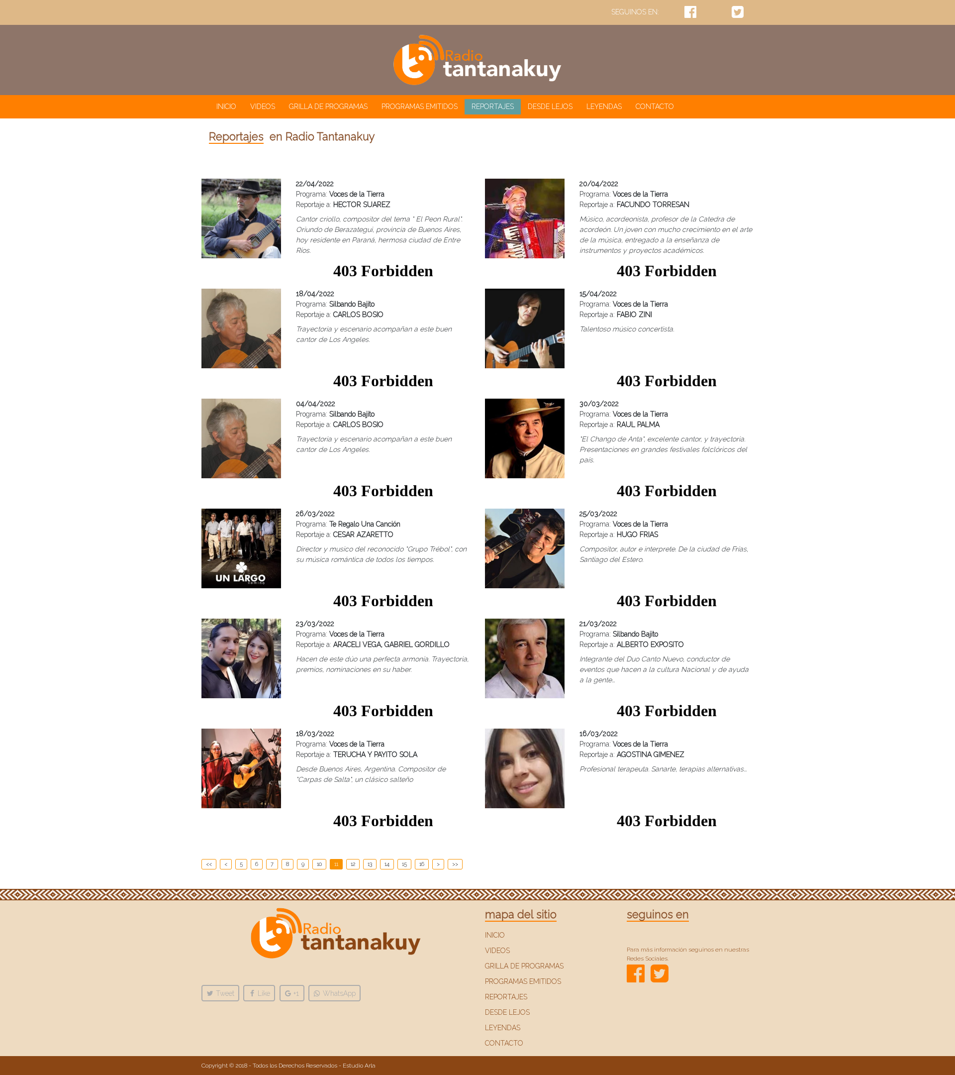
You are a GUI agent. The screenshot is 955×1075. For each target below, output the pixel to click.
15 (404, 864)
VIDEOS (262, 106)
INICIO (228, 106)
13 (370, 864)
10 (319, 864)
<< (209, 864)
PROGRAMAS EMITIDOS (420, 106)
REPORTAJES (493, 106)
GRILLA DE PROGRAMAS (328, 106)
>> (455, 864)
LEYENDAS (604, 106)
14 (386, 864)
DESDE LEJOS (550, 106)
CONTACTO (655, 106)
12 (353, 864)
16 (421, 864)
